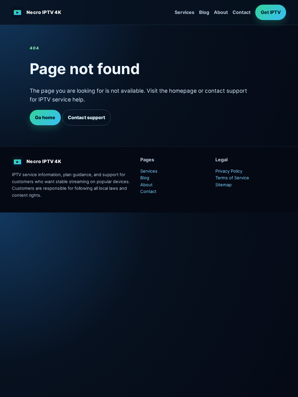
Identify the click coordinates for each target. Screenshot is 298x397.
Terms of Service (232, 177)
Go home (45, 117)
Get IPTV (271, 12)
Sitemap (223, 184)
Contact (242, 12)
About (221, 12)
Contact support (86, 117)
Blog (204, 12)
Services (184, 12)
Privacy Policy (228, 171)
